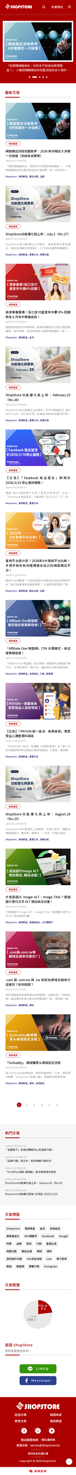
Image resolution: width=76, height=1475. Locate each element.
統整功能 (44, 254)
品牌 (42, 176)
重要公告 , (34, 254)
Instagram (50, 1266)
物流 (29, 1243)
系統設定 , (34, 673)
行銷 (39, 1243)
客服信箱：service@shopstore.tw (38, 1445)
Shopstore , (12, 176)
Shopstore (13, 1228)
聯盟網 (49, 673)
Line (49, 1259)
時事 (9, 1243)
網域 (31, 1005)
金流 (31, 337)
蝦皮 (9, 1266)
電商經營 (13, 143)
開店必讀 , (34, 176)
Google (63, 1236)
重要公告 (33, 503)
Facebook (48, 1236)
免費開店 (57, 7)
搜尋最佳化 (12, 1236)
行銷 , (43, 673)
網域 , (32, 1083)
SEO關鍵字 (47, 922)
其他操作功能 (14, 1259)
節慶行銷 (34, 1266)
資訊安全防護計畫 (38, 1453)
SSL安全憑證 (34, 1259)
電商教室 (30, 1228)
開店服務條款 (30, 1440)
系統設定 (40, 1083)
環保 (49, 1251)
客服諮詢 (40, 1471)
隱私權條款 (48, 1440)
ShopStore (49, 1461)
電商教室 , (24, 176)
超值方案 (21, 1414)
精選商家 (56, 1414)
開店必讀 (27, 1251)
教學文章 (21, 1421)
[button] (29, 77)
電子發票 (61, 1259)
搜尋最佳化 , (35, 922)
